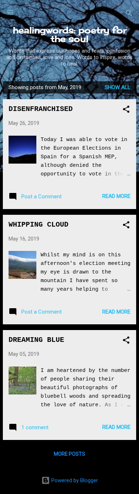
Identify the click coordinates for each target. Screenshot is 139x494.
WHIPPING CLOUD (38, 225)
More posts (69, 454)
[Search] (129, 14)
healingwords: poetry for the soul (70, 34)
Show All (117, 87)
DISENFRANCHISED (41, 109)
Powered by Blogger (74, 480)
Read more (116, 196)
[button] (126, 110)
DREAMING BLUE (36, 340)
